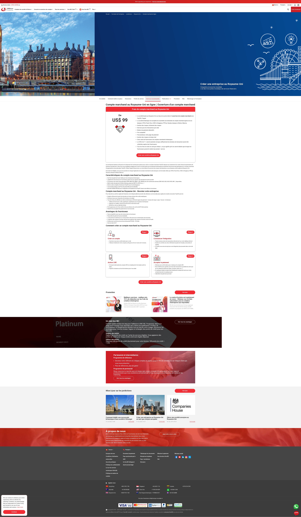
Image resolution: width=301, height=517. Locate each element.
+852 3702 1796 (119, 486)
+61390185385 (119, 489)
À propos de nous (110, 453)
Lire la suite (131, 421)
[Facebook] (176, 457)
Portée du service (139, 98)
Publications (165, 98)
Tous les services (60, 9)
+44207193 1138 (119, 492)
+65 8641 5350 (174, 489)
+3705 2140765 (14, 5)
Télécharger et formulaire (194, 98)
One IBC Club (71, 9)
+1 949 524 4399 (149, 489)
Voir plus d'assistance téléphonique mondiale (150, 498)
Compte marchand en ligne (149, 14)
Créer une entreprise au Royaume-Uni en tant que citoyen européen (149, 418)
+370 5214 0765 (180, 486)
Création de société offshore (23, 9)
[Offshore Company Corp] (7, 9)
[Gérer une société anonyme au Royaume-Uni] (181, 404)
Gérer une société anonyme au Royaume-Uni (178, 418)
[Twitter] (189, 457)
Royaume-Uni (137, 14)
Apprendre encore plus (169, 434)
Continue (14, 512)
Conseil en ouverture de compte (43, 9)
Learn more (20, 507)
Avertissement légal (128, 464)
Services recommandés (152, 98)
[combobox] (290, 5)
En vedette (102, 98)
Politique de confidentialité (113, 464)
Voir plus (185, 292)
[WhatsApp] (296, 506)
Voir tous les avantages (185, 322)
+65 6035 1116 (149, 486)
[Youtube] (179, 457)
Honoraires (128, 98)
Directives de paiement (129, 453)
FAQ (183, 98)
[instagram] (186, 457)
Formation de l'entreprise (118, 14)
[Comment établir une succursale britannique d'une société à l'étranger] (120, 404)
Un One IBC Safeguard (128, 462)
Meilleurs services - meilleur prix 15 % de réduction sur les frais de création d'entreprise (136, 299)
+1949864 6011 (149, 492)
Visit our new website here (159, 1)
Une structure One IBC (163, 456)
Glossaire (142, 462)
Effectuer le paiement (162, 453)
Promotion (177, 98)
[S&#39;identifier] (298, 5)
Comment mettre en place (115, 98)
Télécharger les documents (147, 453)
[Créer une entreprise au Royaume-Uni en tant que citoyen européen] (150, 404)
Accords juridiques (111, 462)
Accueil (107, 14)
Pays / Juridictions (145, 459)
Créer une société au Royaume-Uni (148, 155)
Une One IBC (86, 9)
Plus (93, 9)
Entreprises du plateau (146, 456)
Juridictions (129, 14)
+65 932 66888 (173, 492)
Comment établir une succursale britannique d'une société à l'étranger (119, 418)
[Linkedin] (183, 457)
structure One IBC (168, 512)
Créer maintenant (296, 9)
